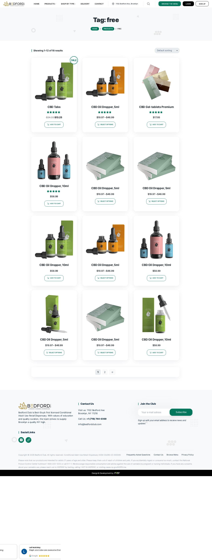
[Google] (28, 440)
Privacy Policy (188, 455)
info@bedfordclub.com (89, 424)
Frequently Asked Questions (138, 455)
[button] (16, 544)
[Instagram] (21, 440)
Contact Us (158, 455)
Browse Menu (172, 455)
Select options (106, 124)
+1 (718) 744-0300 (96, 419)
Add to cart (55, 124)
